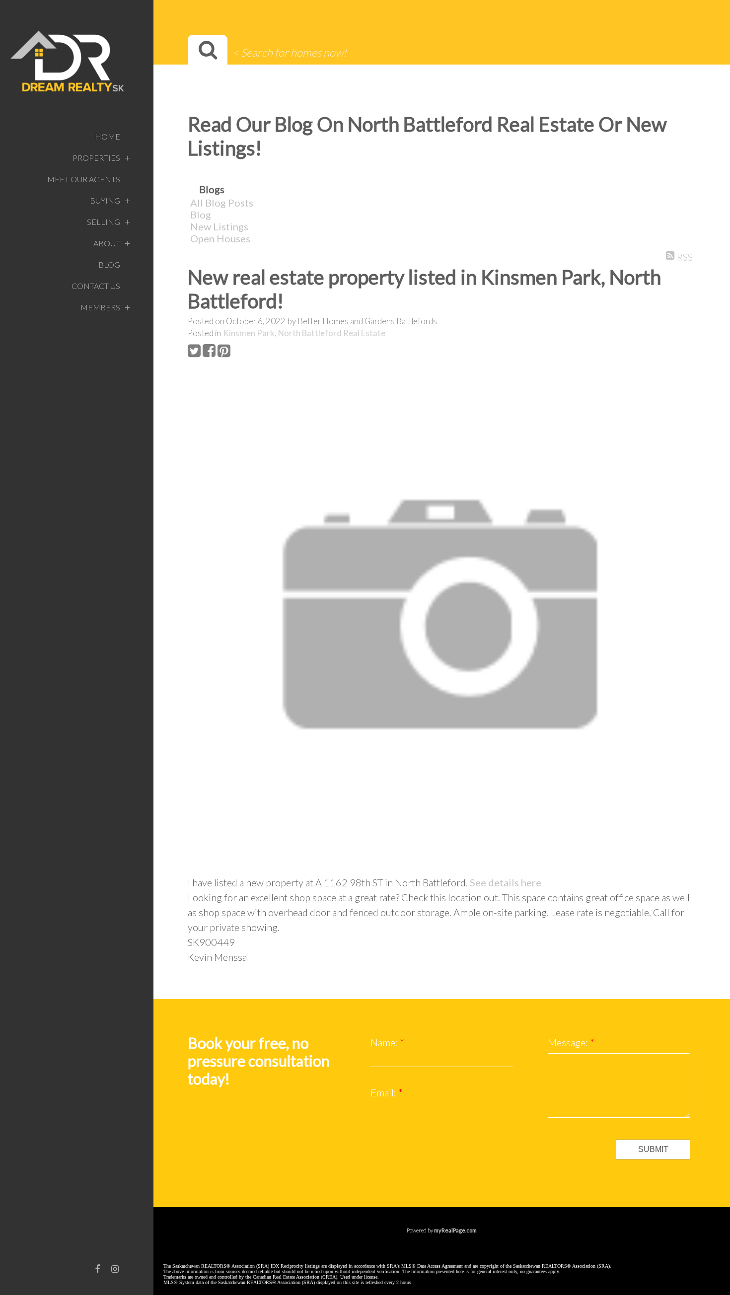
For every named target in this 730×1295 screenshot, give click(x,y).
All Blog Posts (221, 203)
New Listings (219, 226)
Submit (653, 1149)
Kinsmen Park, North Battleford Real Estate (304, 333)
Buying (105, 200)
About (106, 243)
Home (107, 136)
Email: (384, 1092)
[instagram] (115, 1268)
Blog (109, 264)
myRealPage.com (455, 1230)
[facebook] (97, 1268)
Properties (96, 157)
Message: (569, 1042)
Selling (103, 221)
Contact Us (96, 285)
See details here (505, 882)
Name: (385, 1042)
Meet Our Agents (83, 179)
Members (100, 307)
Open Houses (220, 238)
